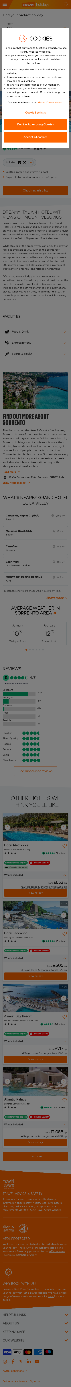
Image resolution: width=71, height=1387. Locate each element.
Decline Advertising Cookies (35, 124)
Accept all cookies (35, 137)
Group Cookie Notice (50, 102)
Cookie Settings (35, 112)
